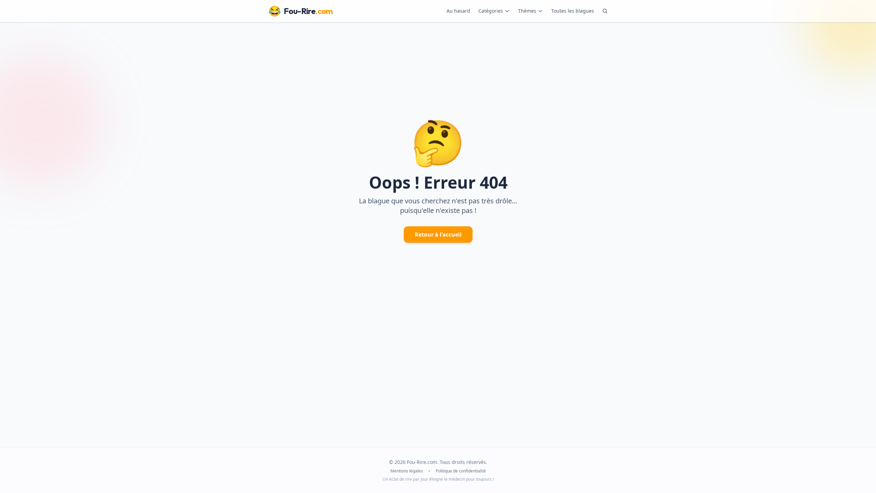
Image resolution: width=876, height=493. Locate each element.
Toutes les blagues (572, 11)
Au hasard (458, 11)
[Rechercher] (605, 10)
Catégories (490, 11)
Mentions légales (406, 471)
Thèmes (527, 11)
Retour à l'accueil (438, 234)
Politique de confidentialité (461, 471)
